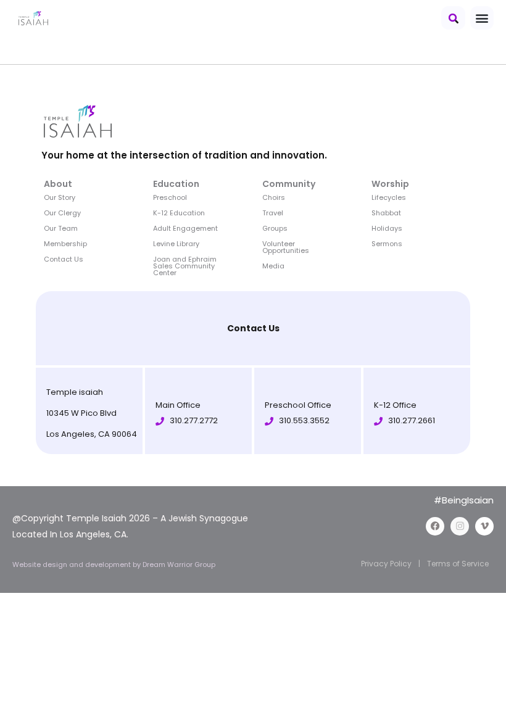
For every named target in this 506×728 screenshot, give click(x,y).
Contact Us (63, 259)
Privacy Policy (386, 563)
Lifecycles (388, 197)
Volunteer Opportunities (285, 247)
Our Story (59, 197)
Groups (275, 228)
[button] (453, 18)
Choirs (273, 197)
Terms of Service (458, 563)
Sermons (386, 244)
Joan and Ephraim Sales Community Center (185, 266)
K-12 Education (179, 213)
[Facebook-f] (435, 526)
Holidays (386, 228)
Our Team (61, 228)
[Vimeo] (484, 526)
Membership (65, 244)
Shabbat (386, 213)
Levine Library (176, 244)
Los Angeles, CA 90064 (91, 434)
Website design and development (72, 564)
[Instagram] (459, 526)
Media (273, 266)
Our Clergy (62, 213)
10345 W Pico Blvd (81, 413)
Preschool (170, 197)
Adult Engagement (185, 228)
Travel (272, 213)
